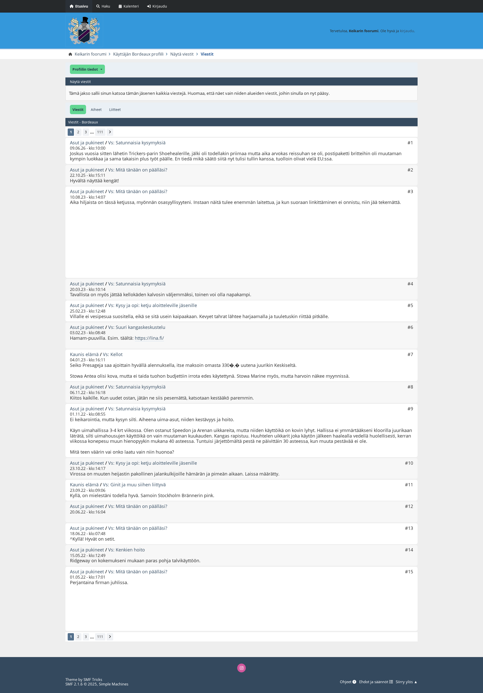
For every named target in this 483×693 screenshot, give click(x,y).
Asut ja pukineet (87, 143)
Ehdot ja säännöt (374, 681)
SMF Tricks (93, 679)
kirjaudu (407, 30)
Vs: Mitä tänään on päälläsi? (137, 170)
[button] (87, 69)
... (92, 132)
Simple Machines (113, 683)
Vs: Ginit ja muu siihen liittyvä (134, 485)
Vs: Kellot (113, 354)
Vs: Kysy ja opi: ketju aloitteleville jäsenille (152, 305)
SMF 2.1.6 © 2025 (81, 683)
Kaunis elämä (84, 354)
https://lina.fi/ (149, 338)
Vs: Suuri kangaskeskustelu (136, 327)
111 (100, 131)
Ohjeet (346, 681)
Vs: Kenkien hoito (126, 550)
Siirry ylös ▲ (407, 681)
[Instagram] (241, 668)
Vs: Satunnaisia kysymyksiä (137, 143)
